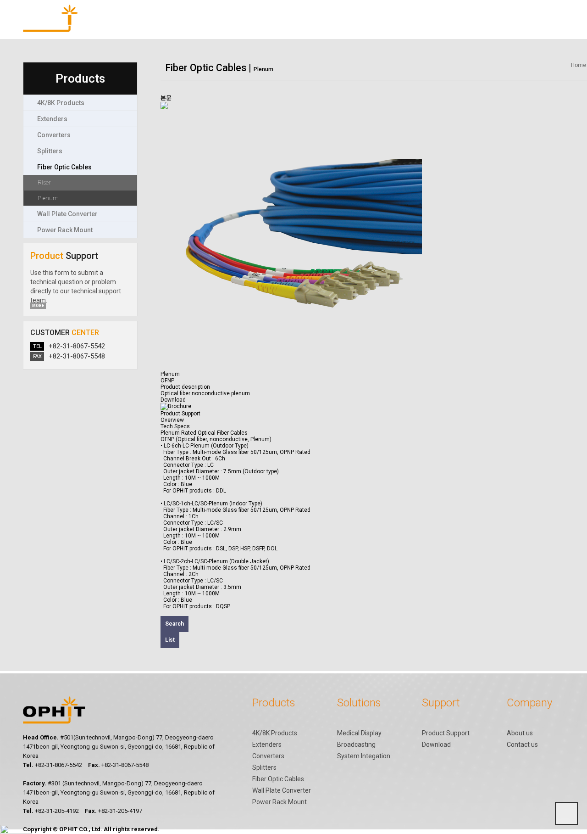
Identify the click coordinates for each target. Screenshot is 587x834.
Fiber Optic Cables (278, 779)
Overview (172, 420)
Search (174, 624)
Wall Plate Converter (281, 790)
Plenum (48, 198)
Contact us (522, 744)
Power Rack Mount (279, 802)
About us (520, 733)
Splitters (264, 767)
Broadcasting (356, 744)
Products (185, 27)
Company (423, 27)
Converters (268, 756)
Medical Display (359, 733)
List (170, 640)
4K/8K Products (274, 733)
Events (502, 27)
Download (436, 744)
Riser (44, 182)
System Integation (363, 756)
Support (344, 27)
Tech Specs (175, 426)
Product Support (180, 413)
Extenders (267, 744)
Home (578, 65)
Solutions (265, 27)
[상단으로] (566, 813)
